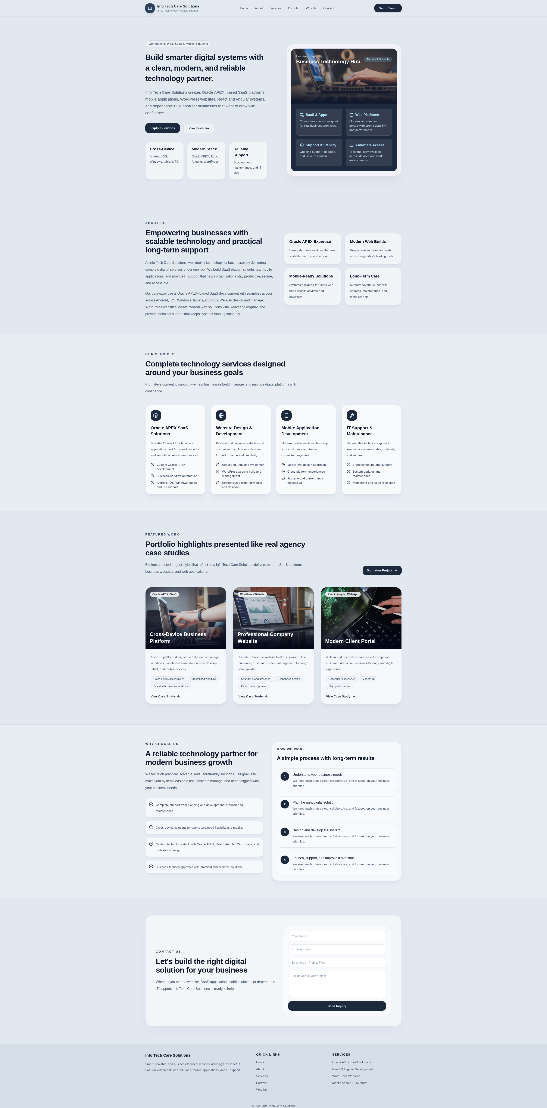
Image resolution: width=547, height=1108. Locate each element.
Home (244, 8)
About (259, 8)
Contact (328, 8)
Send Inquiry (337, 1006)
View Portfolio (199, 128)
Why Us (311, 8)
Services (275, 8)
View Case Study (163, 696)
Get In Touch (388, 8)
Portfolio (293, 8)
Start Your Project (379, 570)
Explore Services (162, 128)
